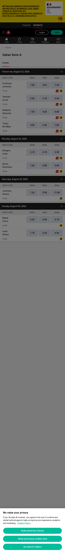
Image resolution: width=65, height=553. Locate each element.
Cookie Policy (23, 523)
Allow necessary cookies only (32, 539)
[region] (32, 530)
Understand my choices (32, 531)
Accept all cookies (32, 547)
